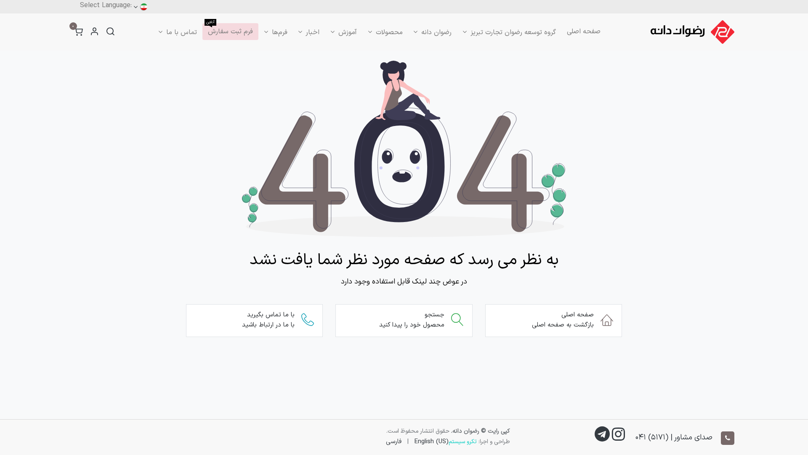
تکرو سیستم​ (463, 441)
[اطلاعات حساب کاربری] (94, 32)
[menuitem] (583, 31)
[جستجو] (110, 32)
